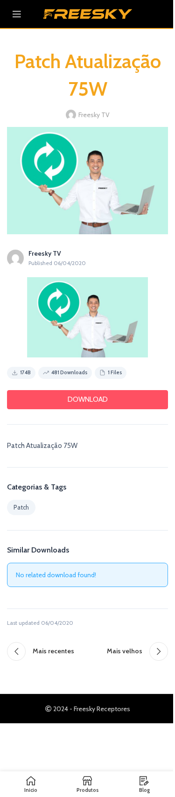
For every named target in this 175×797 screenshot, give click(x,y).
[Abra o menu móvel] (16, 14)
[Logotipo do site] (87, 13)
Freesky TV (94, 115)
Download (88, 399)
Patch (21, 507)
